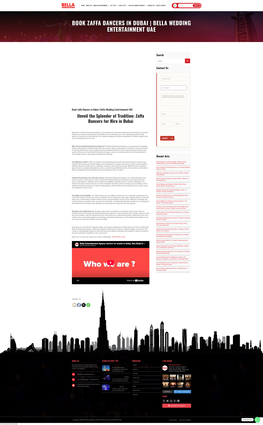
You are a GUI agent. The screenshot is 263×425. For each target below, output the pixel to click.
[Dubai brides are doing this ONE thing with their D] (173, 385)
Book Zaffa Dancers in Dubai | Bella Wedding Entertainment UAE (102, 109)
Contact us (151, 5)
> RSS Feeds (136, 390)
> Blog (134, 386)
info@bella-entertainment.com (85, 374)
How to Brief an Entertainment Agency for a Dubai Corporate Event (172, 213)
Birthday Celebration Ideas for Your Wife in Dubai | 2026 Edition (172, 174)
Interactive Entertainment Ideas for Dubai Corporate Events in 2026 (173, 218)
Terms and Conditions (185, 420)
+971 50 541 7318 (118, 237)
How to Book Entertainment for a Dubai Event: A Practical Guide (171, 269)
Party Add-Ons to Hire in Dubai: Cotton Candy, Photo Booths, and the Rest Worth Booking (171, 162)
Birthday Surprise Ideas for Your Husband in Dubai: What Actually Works (173, 252)
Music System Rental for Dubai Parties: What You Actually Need (172, 179)
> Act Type (135, 373)
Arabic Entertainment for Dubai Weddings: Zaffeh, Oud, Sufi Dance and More (172, 246)
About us (89, 5)
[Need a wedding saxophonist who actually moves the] (173, 377)
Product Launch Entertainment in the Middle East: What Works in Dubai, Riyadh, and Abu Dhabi (172, 207)
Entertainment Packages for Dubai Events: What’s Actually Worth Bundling (172, 235)
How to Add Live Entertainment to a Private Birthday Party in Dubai (173, 168)
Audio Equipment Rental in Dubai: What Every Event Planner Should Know (171, 185)
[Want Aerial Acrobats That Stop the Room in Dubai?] (188, 385)
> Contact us (135, 382)
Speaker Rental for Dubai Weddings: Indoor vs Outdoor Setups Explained (171, 190)
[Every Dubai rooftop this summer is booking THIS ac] (165, 385)
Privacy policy (173, 420)
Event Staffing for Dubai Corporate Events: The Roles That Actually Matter (171, 202)
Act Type (113, 5)
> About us (135, 369)
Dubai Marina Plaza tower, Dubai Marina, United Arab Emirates (88, 385)
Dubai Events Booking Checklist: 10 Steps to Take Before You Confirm (172, 230)
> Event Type (135, 377)
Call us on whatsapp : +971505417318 (88, 379)
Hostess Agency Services (137, 5)
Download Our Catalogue (178, 405)
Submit (165, 138)
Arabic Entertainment (100, 5)
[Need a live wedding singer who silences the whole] (180, 377)
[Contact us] (257, 419)
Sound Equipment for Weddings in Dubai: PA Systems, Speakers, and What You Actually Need (172, 258)
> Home (134, 365)
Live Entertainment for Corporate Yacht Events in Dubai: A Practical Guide (172, 263)
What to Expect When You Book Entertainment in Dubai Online (172, 241)
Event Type (122, 5)
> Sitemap (135, 394)
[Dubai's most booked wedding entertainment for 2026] (188, 377)
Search (196, 5)
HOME (83, 5)
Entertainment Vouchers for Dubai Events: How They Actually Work (171, 224)
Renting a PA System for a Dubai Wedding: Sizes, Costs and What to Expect (172, 196)
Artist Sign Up (161, 5)
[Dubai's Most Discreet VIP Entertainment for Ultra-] (180, 385)
